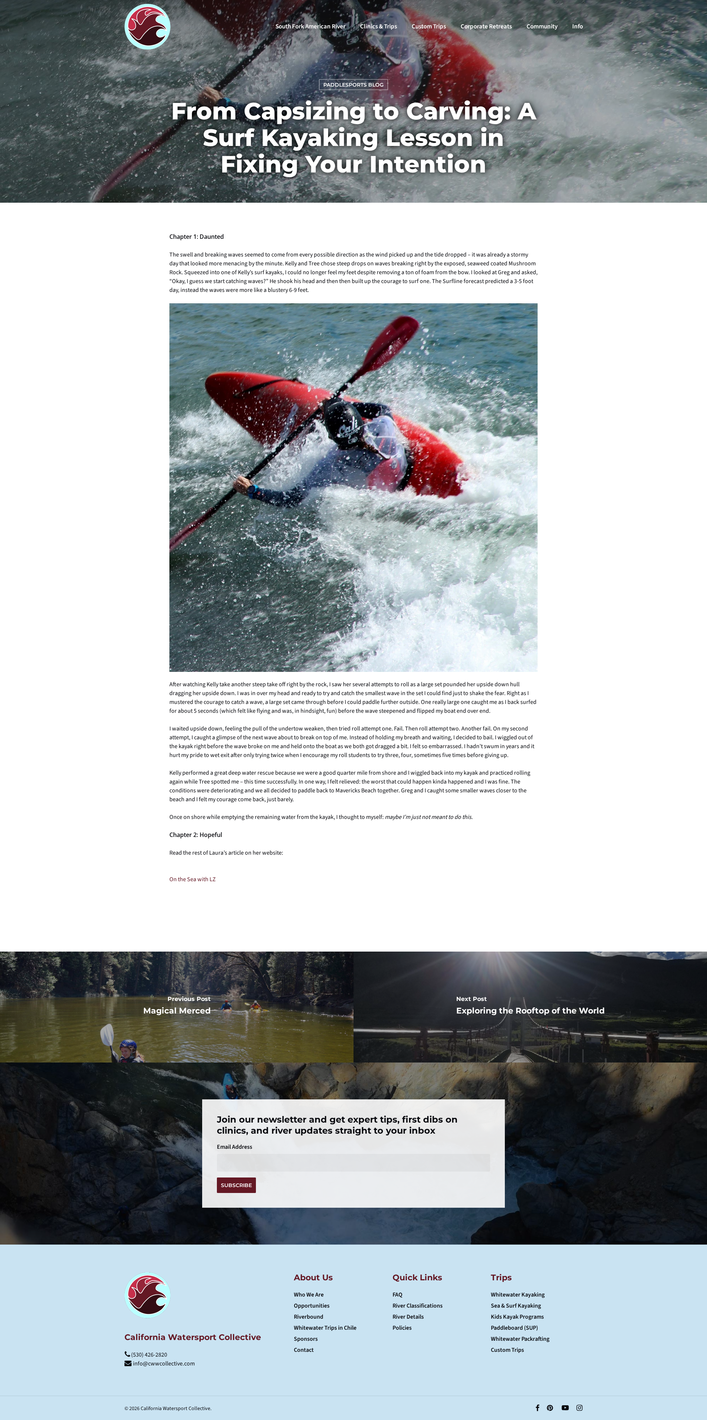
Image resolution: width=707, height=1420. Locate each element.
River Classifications (418, 1306)
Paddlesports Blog (353, 84)
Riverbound (308, 1317)
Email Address (234, 1147)
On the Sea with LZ (192, 879)
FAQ (397, 1295)
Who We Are (309, 1295)
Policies (402, 1328)
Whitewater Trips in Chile (325, 1328)
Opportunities (312, 1306)
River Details (408, 1317)
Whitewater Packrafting (520, 1339)
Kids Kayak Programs (517, 1317)
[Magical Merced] (177, 1007)
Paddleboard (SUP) (514, 1328)
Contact (304, 1350)
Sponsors (306, 1339)
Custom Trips (507, 1350)
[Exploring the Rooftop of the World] (530, 1007)
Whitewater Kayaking (518, 1295)
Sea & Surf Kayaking (516, 1306)
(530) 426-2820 (148, 1355)
